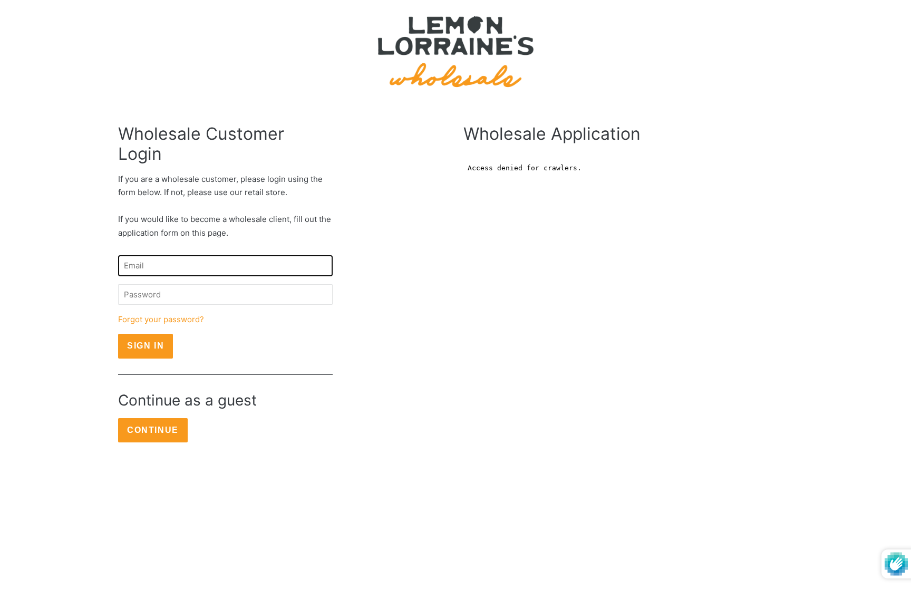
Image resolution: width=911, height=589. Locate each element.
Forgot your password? (161, 319)
